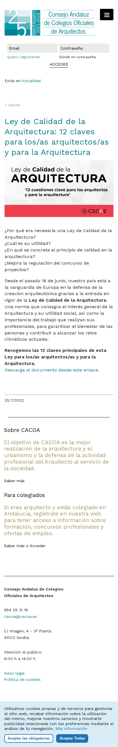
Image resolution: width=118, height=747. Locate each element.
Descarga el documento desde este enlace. (53, 370)
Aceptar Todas (72, 738)
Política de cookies (22, 679)
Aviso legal (14, 673)
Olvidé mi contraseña (77, 57)
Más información (71, 728)
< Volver (12, 105)
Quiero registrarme (23, 57)
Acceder (38, 545)
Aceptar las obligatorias (29, 738)
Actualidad (31, 81)
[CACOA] (59, 23)
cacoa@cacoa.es (20, 616)
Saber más (14, 480)
